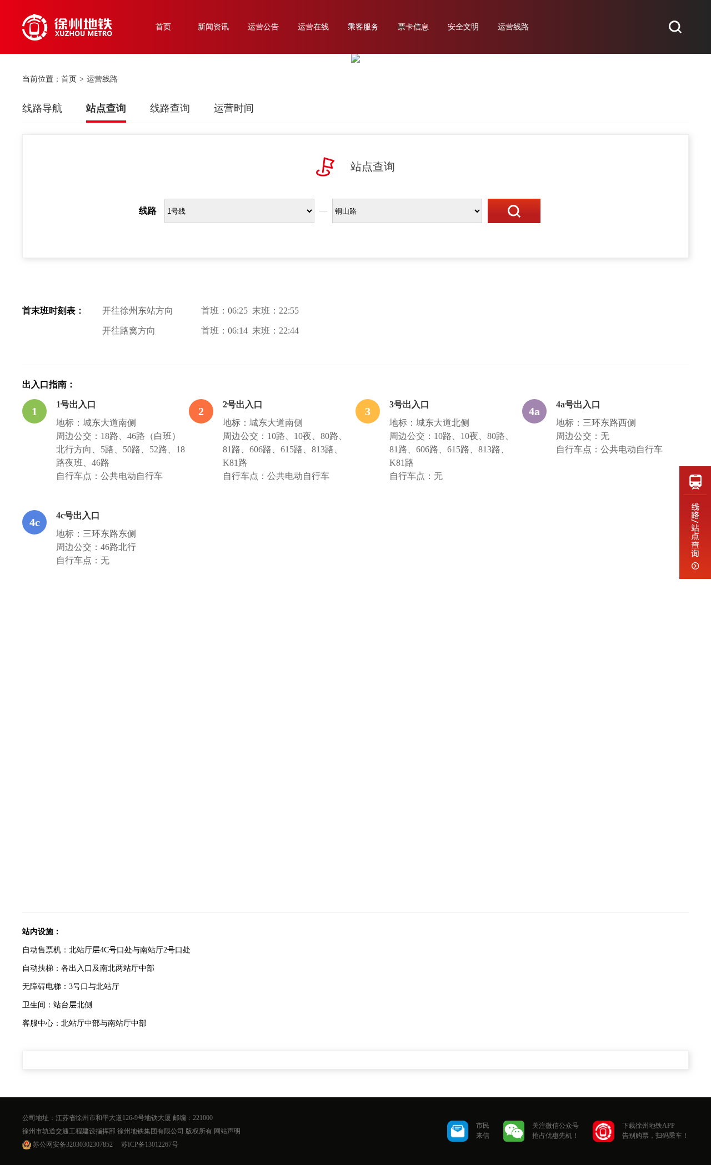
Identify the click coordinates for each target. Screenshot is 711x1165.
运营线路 (513, 27)
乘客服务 (363, 27)
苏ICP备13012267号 (149, 1144)
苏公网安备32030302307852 (73, 1144)
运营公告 (263, 27)
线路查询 (170, 108)
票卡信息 (413, 27)
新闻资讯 (213, 27)
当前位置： (41, 79)
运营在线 (313, 27)
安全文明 (463, 27)
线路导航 (42, 108)
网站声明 (227, 1131)
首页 (163, 27)
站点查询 (106, 108)
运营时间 (234, 108)
